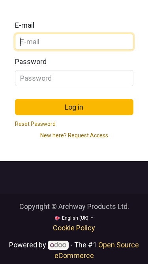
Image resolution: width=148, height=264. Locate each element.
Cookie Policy (74, 228)
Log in (74, 107)
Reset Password (35, 124)
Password (31, 61)
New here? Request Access (74, 135)
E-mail (24, 25)
